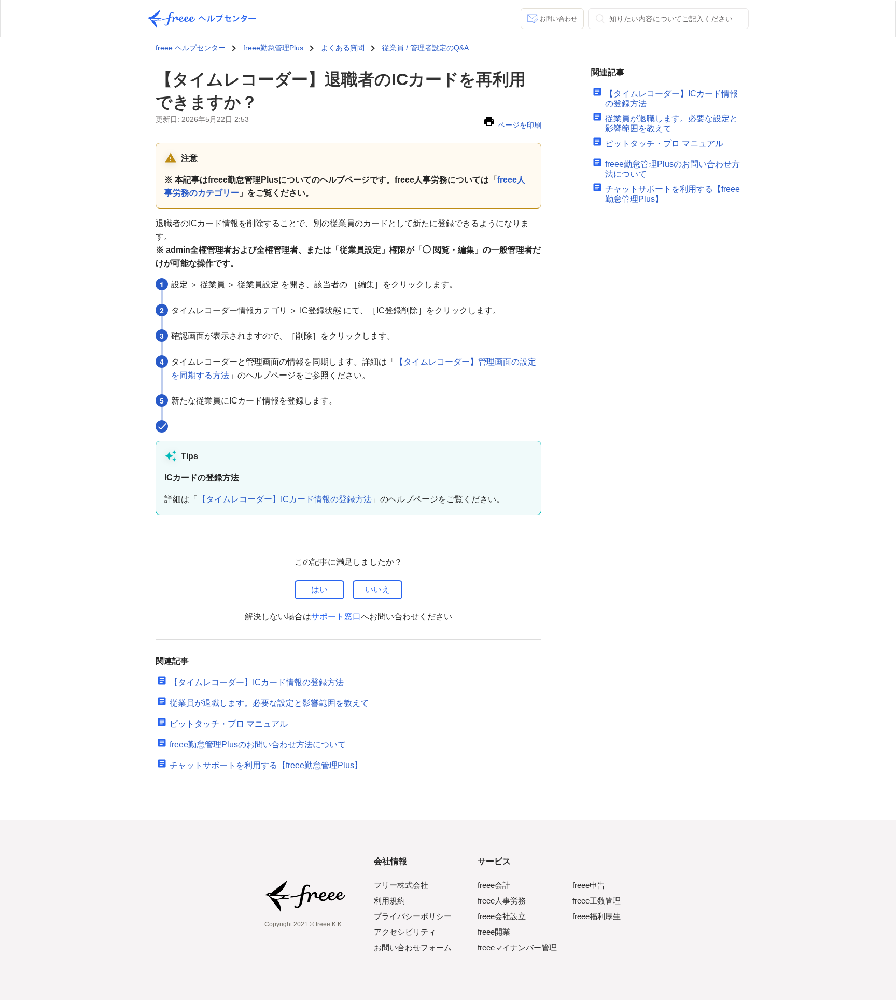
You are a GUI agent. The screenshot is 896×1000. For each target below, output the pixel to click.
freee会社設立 (502, 916)
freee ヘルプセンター (191, 48)
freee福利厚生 (596, 916)
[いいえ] (377, 589)
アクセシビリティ (405, 931)
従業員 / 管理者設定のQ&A (425, 48)
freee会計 (494, 885)
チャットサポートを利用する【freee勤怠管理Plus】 (266, 765)
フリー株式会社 (401, 885)
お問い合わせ (558, 18)
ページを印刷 (519, 125)
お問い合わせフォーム (413, 947)
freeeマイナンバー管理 (517, 947)
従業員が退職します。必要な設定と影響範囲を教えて (269, 703)
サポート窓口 (336, 616)
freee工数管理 (596, 900)
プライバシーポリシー (413, 916)
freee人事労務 (502, 900)
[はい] (319, 589)
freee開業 (494, 931)
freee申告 (588, 885)
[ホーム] (201, 19)
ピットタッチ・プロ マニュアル (229, 723)
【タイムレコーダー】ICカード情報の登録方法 (285, 499)
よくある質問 (343, 48)
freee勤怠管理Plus (273, 48)
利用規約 (389, 900)
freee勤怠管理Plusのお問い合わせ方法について (258, 744)
